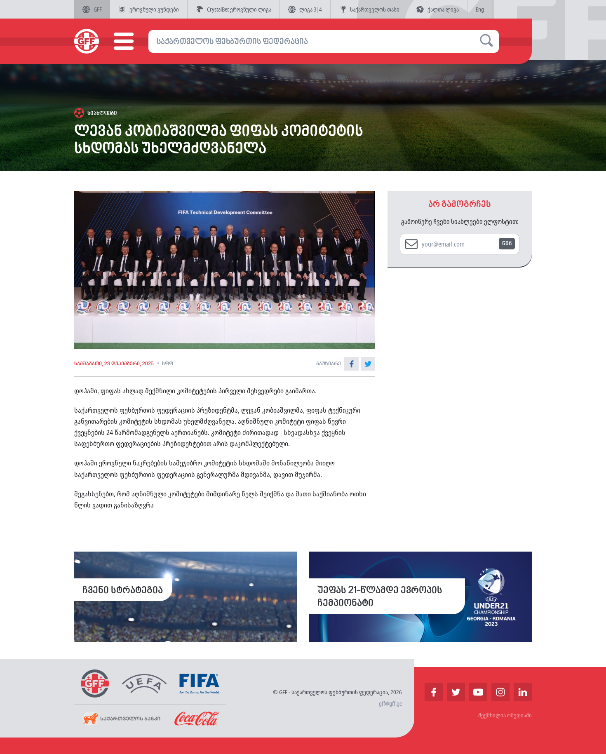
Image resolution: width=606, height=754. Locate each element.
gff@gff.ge (390, 703)
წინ (507, 244)
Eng (480, 9)
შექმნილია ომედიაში (505, 715)
